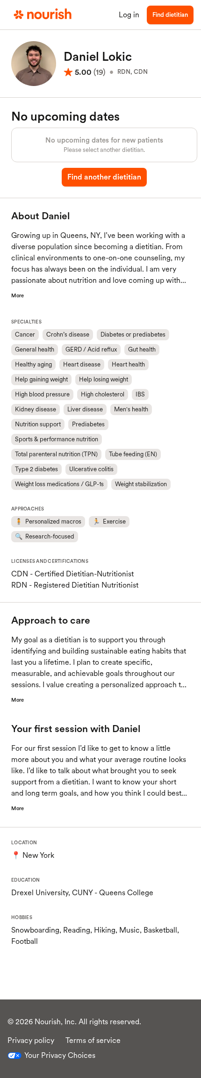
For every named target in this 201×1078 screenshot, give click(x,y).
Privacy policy (30, 1040)
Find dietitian (170, 14)
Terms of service (93, 1040)
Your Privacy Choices (59, 1055)
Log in (129, 14)
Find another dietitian (104, 176)
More (17, 295)
